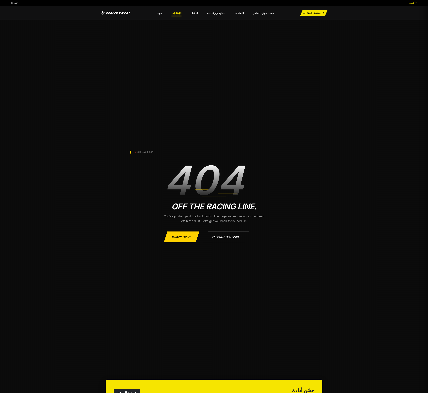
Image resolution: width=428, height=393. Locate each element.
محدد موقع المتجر (263, 12)
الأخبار (194, 12)
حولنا (159, 12)
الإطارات (176, 12)
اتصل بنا (239, 12)
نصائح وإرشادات (216, 12)
